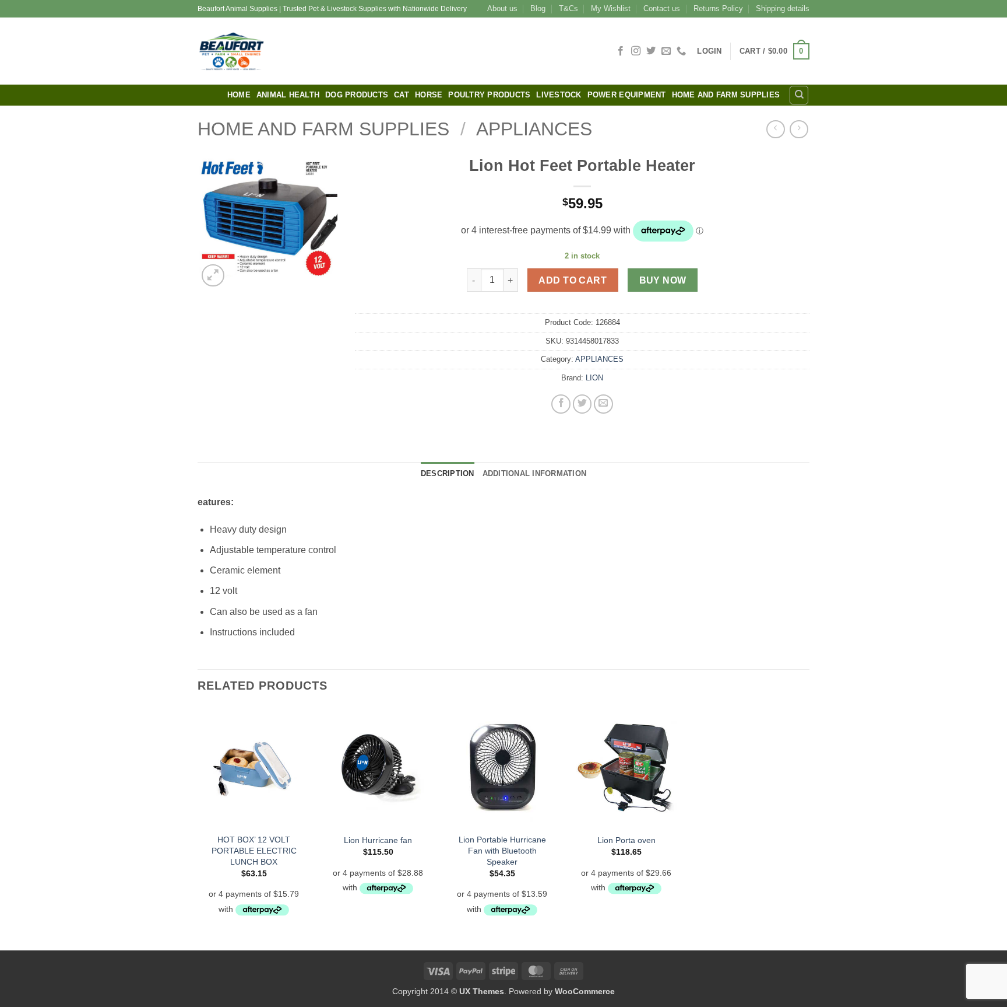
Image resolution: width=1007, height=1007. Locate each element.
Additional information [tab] (535, 473)
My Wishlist (611, 8)
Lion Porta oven (626, 840)
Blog (537, 8)
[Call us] (681, 51)
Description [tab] (447, 473)
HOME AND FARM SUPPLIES (726, 94)
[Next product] (775, 129)
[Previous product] (799, 129)
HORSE (428, 94)
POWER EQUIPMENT (626, 94)
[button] (709, 51)
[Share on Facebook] (561, 404)
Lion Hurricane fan (378, 840)
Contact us (661, 8)
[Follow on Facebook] (620, 51)
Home (239, 94)
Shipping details (782, 8)
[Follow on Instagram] (635, 51)
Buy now (662, 280)
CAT (401, 94)
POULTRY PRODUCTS (489, 94)
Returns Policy (718, 8)
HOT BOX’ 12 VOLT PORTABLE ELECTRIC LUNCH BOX (254, 850)
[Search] (799, 95)
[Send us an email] (666, 51)
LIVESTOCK (558, 94)
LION (594, 377)
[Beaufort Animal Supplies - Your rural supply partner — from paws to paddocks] (314, 51)
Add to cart (572, 280)
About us (502, 8)
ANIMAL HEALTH (287, 94)
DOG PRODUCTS (356, 94)
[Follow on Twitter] (651, 51)
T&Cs (568, 8)
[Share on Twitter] (582, 404)
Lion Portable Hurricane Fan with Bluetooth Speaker (502, 850)
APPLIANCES (534, 128)
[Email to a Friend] (603, 404)
